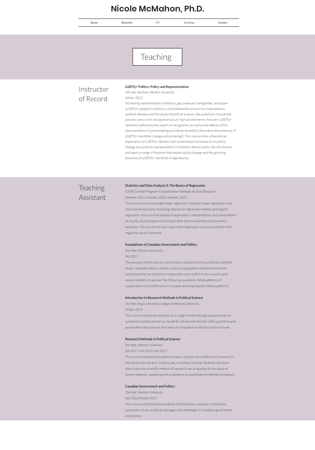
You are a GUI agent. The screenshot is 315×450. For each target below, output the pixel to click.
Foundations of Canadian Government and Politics (161, 244)
